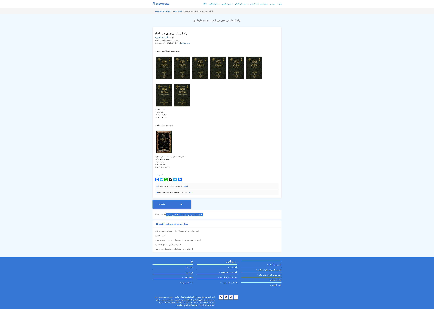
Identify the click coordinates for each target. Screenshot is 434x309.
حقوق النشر (264, 4)
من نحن (272, 4)
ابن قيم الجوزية (161, 37)
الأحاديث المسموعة (229, 282)
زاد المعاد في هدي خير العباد (190, 214)
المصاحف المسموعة (229, 272)
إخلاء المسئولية (187, 282)
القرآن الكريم (213, 4)
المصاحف (233, 267)
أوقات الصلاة (276, 279)
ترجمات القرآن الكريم (228, 277)
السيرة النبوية (177, 11)
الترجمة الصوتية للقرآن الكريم (269, 269)
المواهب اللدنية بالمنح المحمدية (168, 244)
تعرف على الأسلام (241, 4)
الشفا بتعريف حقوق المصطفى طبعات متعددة (174, 248)
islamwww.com (184, 43)
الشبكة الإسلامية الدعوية (163, 11)
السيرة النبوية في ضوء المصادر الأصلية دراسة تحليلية (177, 230)
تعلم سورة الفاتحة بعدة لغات (269, 274)
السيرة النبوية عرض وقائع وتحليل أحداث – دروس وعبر (178, 239)
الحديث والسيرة (226, 4)
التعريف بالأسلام (274, 264)
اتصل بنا (279, 4)
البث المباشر (254, 4)
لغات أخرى (205, 3)
